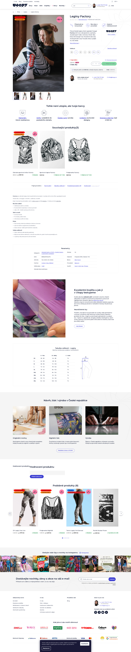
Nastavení (46, 648)
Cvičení (44, 263)
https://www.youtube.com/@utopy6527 (102, 612)
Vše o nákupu (44, 603)
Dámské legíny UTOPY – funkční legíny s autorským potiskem (52, 253)
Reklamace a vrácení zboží (21, 605)
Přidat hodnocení (37, 476)
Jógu (47, 263)
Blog (20, 1)
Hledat (89, 6)
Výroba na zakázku (45, 607)
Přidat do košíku (110, 63)
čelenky (45, 201)
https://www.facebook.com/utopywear (99, 612)
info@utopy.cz (112, 77)
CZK (115, 1)
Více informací (74, 43)
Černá (79, 260)
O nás (15, 1)
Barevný (77, 263)
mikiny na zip (35, 201)
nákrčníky (58, 201)
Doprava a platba (28, 1)
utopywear (95, 612)
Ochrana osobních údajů (47, 612)
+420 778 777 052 (102, 5)
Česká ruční (62, 118)
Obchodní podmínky (19, 610)
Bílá (76, 260)
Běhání (51, 263)
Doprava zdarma (106, 118)
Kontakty (36, 1)
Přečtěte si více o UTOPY (65, 450)
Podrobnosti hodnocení (94, 19)
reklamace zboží (98, 300)
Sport (76, 266)
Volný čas (80, 266)
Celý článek (79, 326)
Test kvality (47, 186)
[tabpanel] (25, 154)
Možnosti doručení (112, 60)
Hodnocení (91, 186)
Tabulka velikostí (59, 186)
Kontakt (15, 601)
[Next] (121, 513)
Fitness (86, 266)
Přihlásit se (112, 579)
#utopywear (85, 552)
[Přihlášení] (112, 1)
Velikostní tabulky (18, 607)
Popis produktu (36, 186)
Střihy (39, 118)
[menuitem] (31, 5)
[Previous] (10, 513)
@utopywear (106, 612)
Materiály (22, 118)
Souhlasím (84, 643)
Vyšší (43, 266)
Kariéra (42, 610)
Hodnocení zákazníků (46, 605)
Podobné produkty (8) (74, 186)
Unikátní (83, 118)
